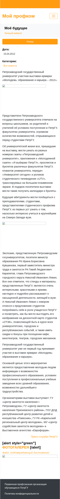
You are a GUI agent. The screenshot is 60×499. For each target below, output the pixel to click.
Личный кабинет (13, 33)
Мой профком (18, 16)
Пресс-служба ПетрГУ (44, 436)
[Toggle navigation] (54, 16)
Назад (30, 41)
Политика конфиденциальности (22, 493)
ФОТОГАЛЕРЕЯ (16, 447)
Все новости (10, 66)
